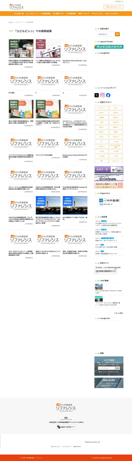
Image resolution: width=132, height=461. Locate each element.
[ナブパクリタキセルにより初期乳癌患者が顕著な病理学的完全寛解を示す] (21, 143)
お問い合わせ (77, 446)
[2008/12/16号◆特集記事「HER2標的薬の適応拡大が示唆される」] (48, 175)
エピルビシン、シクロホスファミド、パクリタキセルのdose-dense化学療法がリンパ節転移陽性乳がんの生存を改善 (75, 124)
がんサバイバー (102, 108)
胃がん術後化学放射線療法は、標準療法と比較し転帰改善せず (21, 122)
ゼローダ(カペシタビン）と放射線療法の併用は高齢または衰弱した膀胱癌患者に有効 (21, 253)
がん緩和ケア (101, 146)
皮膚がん (101, 127)
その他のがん (115, 137)
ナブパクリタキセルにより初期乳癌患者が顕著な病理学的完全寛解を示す (21, 157)
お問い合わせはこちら (113, 7)
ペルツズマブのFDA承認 (44, 155)
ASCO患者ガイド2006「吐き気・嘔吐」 (75, 218)
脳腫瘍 (116, 132)
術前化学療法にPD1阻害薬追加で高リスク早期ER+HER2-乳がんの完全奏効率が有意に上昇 (21, 62)
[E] (48, 80)
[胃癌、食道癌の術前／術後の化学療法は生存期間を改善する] (75, 239)
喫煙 (101, 161)
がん (101, 141)
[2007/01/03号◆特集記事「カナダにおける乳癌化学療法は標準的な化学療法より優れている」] (21, 205)
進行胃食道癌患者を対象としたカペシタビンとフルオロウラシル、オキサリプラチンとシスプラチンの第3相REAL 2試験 (48, 220)
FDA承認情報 (45, 13)
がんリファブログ (111, 13)
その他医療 (101, 156)
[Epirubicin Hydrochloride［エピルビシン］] (75, 48)
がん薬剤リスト (58, 13)
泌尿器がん (116, 117)
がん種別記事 (71, 13)
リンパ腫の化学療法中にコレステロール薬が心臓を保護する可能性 (48, 61)
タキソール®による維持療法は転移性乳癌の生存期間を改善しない (21, 188)
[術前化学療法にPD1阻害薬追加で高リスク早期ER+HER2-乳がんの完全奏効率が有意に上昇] (21, 48)
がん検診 (116, 156)
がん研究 (101, 151)
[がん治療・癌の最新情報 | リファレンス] (16, 6)
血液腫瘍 (101, 117)
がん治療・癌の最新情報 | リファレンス (31, 458)
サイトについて (97, 13)
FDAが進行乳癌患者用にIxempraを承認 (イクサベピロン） (75, 188)
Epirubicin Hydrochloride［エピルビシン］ (75, 61)
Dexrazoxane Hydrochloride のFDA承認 (75, 156)
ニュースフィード (32, 13)
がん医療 (116, 151)
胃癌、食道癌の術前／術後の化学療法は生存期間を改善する (75, 252)
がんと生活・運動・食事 (116, 146)
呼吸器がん (116, 122)
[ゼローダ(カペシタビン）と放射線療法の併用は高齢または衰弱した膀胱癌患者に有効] (21, 239)
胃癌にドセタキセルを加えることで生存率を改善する (48, 252)
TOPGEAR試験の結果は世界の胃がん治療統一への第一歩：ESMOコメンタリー (48, 123)
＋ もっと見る (118, 313)
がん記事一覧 (18, 13)
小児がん (101, 137)
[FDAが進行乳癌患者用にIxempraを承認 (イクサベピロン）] (75, 175)
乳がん (116, 108)
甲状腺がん (101, 132)
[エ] (75, 80)
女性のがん (101, 112)
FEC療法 (12, 92)
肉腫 (101, 122)
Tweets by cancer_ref (92, 442)
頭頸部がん (116, 127)
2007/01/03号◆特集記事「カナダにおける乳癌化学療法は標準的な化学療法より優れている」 (21, 219)
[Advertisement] (110, 69)
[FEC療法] (21, 80)
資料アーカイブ (83, 13)
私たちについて (55, 446)
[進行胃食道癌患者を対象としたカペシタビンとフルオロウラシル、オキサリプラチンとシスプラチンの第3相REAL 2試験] (48, 205)
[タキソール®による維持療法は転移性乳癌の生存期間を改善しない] (21, 175)
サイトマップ (66, 446)
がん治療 (116, 141)
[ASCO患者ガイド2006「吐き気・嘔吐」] (75, 205)
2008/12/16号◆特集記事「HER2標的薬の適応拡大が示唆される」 (48, 188)
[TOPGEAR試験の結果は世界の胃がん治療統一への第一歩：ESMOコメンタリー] (48, 109)
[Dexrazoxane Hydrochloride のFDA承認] (75, 143)
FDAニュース (116, 161)
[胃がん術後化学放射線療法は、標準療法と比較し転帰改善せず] (21, 109)
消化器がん (116, 112)
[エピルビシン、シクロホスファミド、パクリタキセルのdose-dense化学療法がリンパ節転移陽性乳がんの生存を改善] (75, 109)
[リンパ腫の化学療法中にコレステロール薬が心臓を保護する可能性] (48, 48)
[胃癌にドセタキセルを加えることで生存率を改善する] (48, 239)
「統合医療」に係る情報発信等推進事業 (107, 267)
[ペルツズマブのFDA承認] (48, 143)
